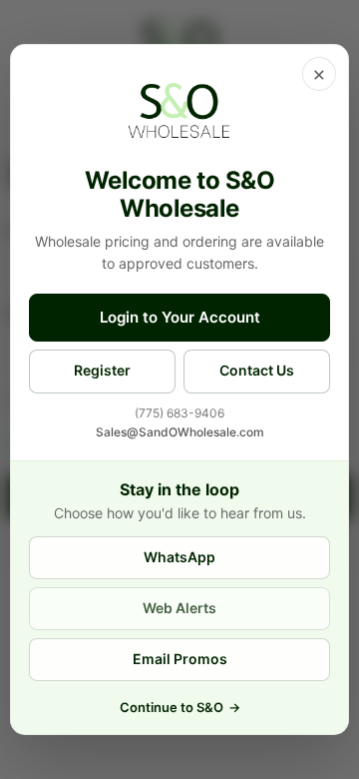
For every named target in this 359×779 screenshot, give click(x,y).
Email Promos (180, 658)
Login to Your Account (180, 317)
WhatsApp (179, 556)
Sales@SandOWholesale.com (180, 431)
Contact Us (256, 370)
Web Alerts (179, 607)
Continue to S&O (180, 707)
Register (102, 370)
